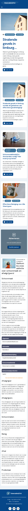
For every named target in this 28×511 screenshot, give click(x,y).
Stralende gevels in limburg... (10, 43)
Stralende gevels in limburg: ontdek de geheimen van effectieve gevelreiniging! (13, 105)
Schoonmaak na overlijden (8, 366)
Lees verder (9, 70)
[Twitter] (14, 508)
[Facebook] (10, 508)
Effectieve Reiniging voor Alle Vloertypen (14, 205)
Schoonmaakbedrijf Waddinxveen (10, 341)
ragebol (4, 374)
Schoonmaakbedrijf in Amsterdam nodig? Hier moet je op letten (12, 156)
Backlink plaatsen (14, 247)
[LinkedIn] (18, 508)
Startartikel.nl (5, 349)
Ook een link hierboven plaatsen (14, 378)
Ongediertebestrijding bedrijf (9, 358)
